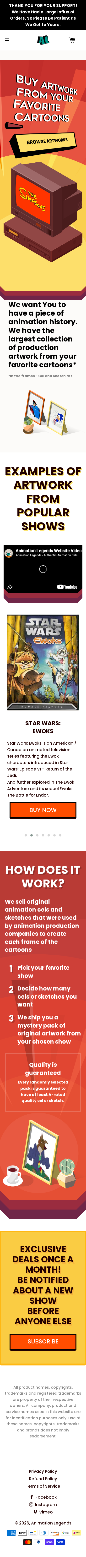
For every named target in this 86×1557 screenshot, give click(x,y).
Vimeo (45, 1512)
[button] (26, 835)
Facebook (46, 1497)
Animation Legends (51, 1523)
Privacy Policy (43, 1471)
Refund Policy (43, 1479)
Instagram (45, 1504)
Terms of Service (43, 1486)
